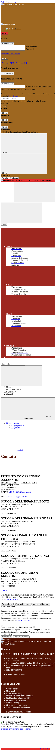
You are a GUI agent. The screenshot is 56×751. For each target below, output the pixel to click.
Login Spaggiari (14, 96)
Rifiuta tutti (22, 604)
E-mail (28, 86)
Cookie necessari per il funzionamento (17, 627)
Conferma (14, 178)
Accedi (4, 33)
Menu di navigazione (37, 418)
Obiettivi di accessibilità (16, 700)
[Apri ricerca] (34, 192)
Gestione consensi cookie (16, 705)
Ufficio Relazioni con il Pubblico (19, 696)
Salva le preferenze (21, 637)
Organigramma (17, 425)
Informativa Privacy (14, 693)
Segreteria (10, 392)
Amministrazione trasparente (18, 707)
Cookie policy (12, 689)
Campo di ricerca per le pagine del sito (17, 361)
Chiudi (4, 113)
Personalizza (7, 604)
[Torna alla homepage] (28, 180)
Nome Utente (31, 46)
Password (30, 49)
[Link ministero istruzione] (12, 4)
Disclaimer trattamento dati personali (16, 729)
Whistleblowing (12, 703)
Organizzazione (12, 389)
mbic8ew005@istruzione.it (20, 492)
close (4, 224)
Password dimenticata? (10, 54)
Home (8, 387)
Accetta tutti (41, 604)
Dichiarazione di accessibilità (18, 698)
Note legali (10, 691)
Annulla (5, 178)
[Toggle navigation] (21, 212)
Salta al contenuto (8, 2)
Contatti (20, 450)
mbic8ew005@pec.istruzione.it (18, 496)
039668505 (14, 661)
